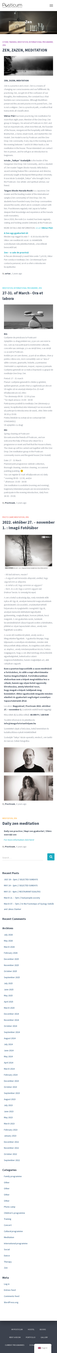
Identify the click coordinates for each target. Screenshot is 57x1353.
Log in (7, 1284)
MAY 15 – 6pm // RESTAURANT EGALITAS (22, 891)
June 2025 (8, 989)
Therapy (8, 1261)
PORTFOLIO (30, 1337)
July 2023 (8, 1105)
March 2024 (9, 1068)
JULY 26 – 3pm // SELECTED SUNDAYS (21, 879)
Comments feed (11, 1296)
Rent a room (15, 1337)
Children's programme (14, 1213)
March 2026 (9, 946)
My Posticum (17, 1329)
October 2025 (10, 971)
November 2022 (11, 1147)
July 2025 (8, 983)
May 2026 (8, 940)
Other (5, 42)
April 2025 (8, 1001)
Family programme (13, 1176)
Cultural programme (13, 1231)
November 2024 (11, 1020)
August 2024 (10, 1038)
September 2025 (12, 977)
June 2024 (8, 1050)
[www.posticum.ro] (13, 5)
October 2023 (10, 1086)
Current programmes (14, 1345)
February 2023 (10, 1129)
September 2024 (12, 1032)
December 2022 (11, 1141)
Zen (4, 45)
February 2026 (10, 952)
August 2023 (10, 1099)
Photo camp (7, 517)
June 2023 (8, 1111)
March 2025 (9, 1007)
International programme (41, 42)
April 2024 (8, 1062)
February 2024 (10, 1074)
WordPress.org (11, 1302)
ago (17, 273)
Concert (8, 1225)
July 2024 (8, 1044)
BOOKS (43, 1329)
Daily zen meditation (20, 823)
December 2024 (11, 1013)
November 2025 (11, 965)
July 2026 (8, 934)
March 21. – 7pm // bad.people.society (22, 897)
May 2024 (8, 1056)
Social (7, 1249)
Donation (34, 1345)
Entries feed (10, 1290)
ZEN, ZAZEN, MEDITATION (24, 50)
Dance (7, 1255)
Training (13, 42)
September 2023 (12, 1093)
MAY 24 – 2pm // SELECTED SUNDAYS (21, 885)
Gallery (44, 1337)
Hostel (31, 1329)
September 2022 (12, 1160)
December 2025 (11, 959)
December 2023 (11, 1080)
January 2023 (10, 1135)
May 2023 (8, 1117)
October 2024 (10, 1026)
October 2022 (10, 1154)
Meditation (23, 42)
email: (44, 227)
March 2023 (9, 1123)
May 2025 (8, 995)
